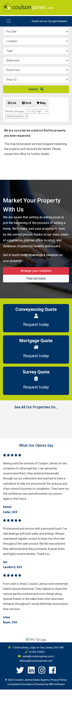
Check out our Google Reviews (49, 21)
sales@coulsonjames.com (37, 656)
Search (34, 89)
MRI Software (57, 684)
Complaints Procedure (20, 684)
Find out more (36, 278)
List (13, 103)
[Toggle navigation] (8, 21)
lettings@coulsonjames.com (36, 660)
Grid (28, 103)
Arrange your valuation (36, 271)
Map (42, 103)
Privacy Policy (58, 679)
